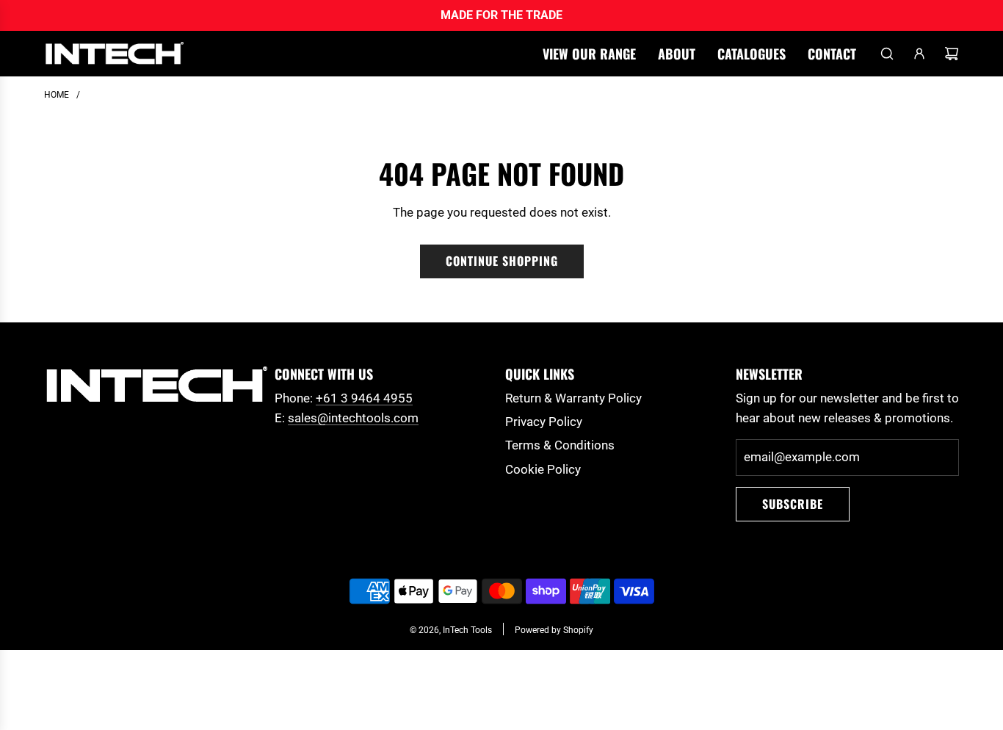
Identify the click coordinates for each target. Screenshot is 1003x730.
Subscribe (792, 504)
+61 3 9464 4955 (364, 398)
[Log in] (919, 53)
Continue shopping (502, 261)
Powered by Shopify (554, 630)
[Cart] (951, 53)
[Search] (887, 53)
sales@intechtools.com (353, 418)
